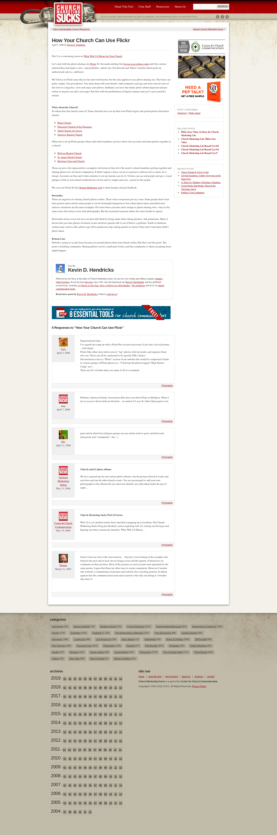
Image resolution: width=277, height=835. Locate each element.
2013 (55, 731)
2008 (55, 775)
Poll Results (151, 645)
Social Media (121, 652)
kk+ (63, 441)
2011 (55, 749)
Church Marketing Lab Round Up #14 (200, 149)
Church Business (136, 626)
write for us (111, 294)
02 (70, 679)
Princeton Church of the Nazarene (74, 126)
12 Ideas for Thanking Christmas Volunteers (201, 182)
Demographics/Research (169, 626)
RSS (227, 17)
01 (65, 679)
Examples (75, 633)
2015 (55, 713)
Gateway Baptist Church (69, 134)
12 (120, 679)
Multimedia (150, 639)
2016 (55, 704)
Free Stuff (145, 6)
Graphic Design (189, 633)
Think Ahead (194, 112)
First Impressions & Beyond (129, 633)
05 (85, 679)
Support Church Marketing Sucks (208, 29)
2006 (55, 793)
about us (186, 676)
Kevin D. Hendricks (76, 44)
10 (110, 679)
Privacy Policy (199, 686)
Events (55, 633)
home (141, 676)
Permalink (167, 385)
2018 (55, 686)
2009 (55, 766)
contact (210, 676)
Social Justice (97, 652)
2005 (55, 802)
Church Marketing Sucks (68, 14)
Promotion (174, 645)
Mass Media (128, 639)
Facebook (222, 17)
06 (90, 679)
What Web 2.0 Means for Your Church (103, 56)
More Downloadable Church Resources (72, 29)
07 (95, 679)
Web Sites (74, 658)
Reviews (74, 652)
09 (105, 679)
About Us (180, 6)
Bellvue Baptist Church (69, 153)
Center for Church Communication (63, 525)
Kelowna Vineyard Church (71, 161)
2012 (55, 740)
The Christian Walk (172, 652)
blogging (89, 281)
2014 (55, 722)
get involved (171, 676)
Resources (162, 6)
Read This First (124, 6)
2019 (55, 678)
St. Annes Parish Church (69, 157)
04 (80, 679)
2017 (55, 695)
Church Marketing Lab (90, 187)
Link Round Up (103, 639)
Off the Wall (201, 639)
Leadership (80, 639)
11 (115, 679)
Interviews (57, 639)
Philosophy (109, 645)
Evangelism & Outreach (204, 626)
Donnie (63, 565)
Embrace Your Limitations (192, 192)
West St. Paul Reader (134, 281)
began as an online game (136, 64)
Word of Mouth (97, 658)
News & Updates (174, 639)
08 (100, 679)
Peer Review (58, 645)
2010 (55, 757)
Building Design (108, 626)
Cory (63, 349)
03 (75, 679)
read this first (154, 676)
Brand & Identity (82, 626)
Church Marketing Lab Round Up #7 (199, 153)
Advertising (57, 626)
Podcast (130, 645)
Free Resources (163, 633)
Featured (97, 633)
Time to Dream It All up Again (195, 172)
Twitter (218, 17)
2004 (55, 811)
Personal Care (84, 645)
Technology (182, 112)
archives (198, 676)
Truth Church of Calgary (69, 130)
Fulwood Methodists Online (63, 481)
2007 (55, 784)
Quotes (55, 652)
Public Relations (198, 645)
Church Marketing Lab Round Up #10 (200, 145)
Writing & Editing (122, 658)
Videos (55, 658)
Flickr (93, 64)
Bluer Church (64, 122)
